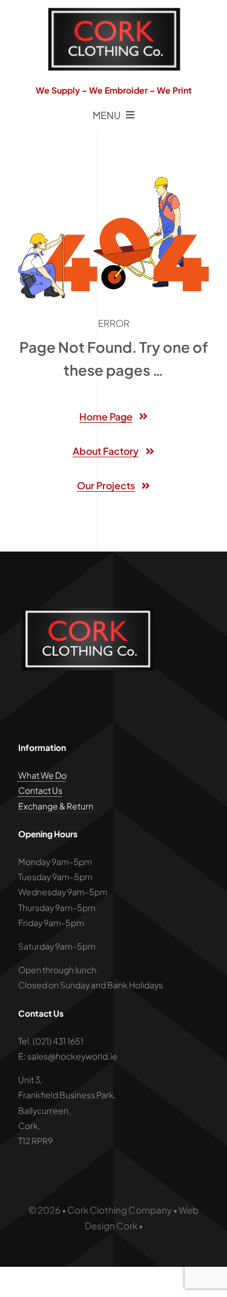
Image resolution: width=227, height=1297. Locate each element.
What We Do (42, 775)
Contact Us (40, 790)
